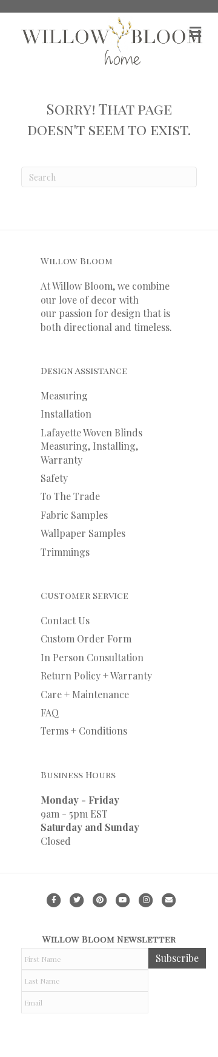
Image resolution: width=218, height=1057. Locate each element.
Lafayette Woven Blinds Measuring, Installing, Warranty (91, 446)
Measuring (64, 395)
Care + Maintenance (85, 694)
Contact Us (65, 620)
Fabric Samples (74, 514)
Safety (54, 478)
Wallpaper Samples (83, 533)
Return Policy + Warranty (96, 675)
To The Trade (70, 496)
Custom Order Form (86, 638)
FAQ (50, 712)
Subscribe (177, 958)
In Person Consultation (92, 657)
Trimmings (65, 551)
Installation (66, 413)
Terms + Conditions (84, 730)
